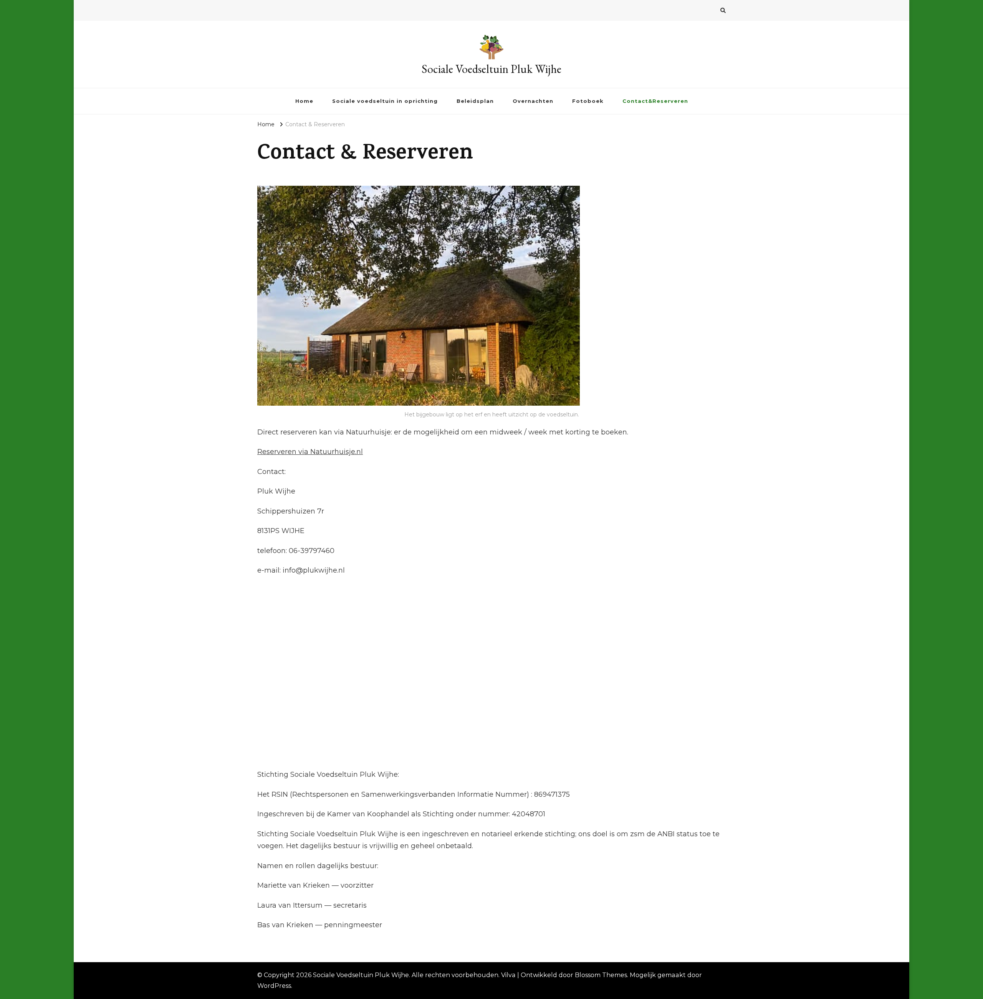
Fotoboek (588, 101)
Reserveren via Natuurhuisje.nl (310, 451)
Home (304, 101)
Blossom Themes (601, 975)
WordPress (274, 985)
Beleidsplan (475, 101)
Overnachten (533, 101)
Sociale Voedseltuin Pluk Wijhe (491, 68)
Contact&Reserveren (655, 101)
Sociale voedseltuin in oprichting (385, 101)
